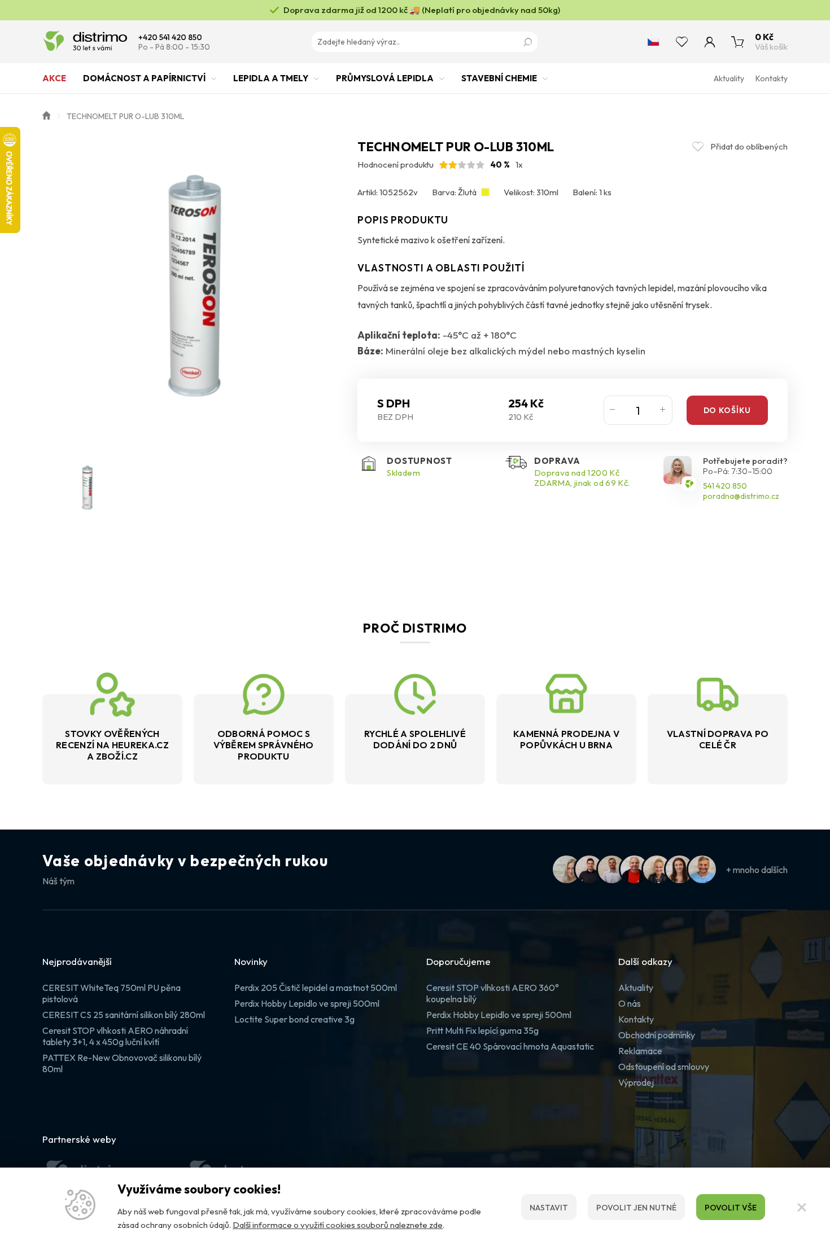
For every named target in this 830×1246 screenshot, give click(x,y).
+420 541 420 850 (170, 37)
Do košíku (727, 410)
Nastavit (549, 1208)
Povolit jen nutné (636, 1208)
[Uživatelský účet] (710, 41)
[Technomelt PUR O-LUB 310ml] (194, 291)
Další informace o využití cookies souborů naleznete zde (338, 1224)
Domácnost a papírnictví (144, 78)
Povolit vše (731, 1208)
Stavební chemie (499, 78)
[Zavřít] (802, 1207)
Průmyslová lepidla (385, 78)
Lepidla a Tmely (270, 78)
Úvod (46, 115)
